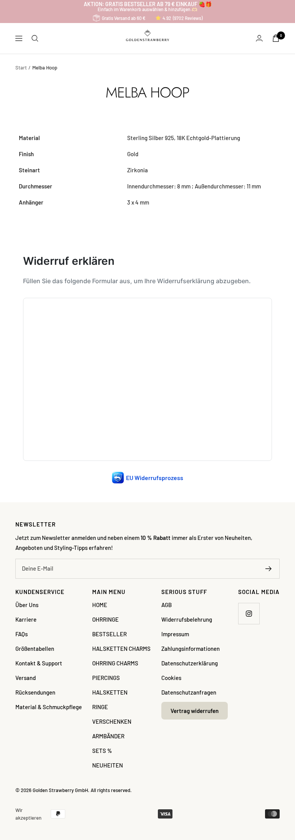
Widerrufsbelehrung (186, 619)
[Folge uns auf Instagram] (248, 613)
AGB (166, 604)
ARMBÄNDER (108, 736)
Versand (25, 677)
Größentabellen (34, 648)
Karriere (25, 619)
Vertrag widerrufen (195, 710)
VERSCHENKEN (111, 721)
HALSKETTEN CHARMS (121, 648)
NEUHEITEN (107, 765)
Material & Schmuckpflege (48, 706)
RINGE (100, 706)
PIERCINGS (106, 677)
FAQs (21, 633)
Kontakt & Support (38, 663)
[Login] (259, 38)
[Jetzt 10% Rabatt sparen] (268, 568)
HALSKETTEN (110, 692)
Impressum (175, 633)
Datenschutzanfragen (188, 692)
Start (21, 67)
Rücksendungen (35, 692)
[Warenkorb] (276, 38)
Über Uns (26, 604)
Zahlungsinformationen (190, 648)
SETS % (102, 750)
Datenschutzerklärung (189, 663)
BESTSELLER (109, 633)
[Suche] (34, 38)
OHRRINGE (105, 619)
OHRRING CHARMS (115, 663)
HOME (99, 604)
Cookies (171, 677)
